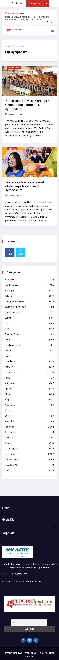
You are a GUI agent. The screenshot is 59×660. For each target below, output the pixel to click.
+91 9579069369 (19, 574)
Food (7, 329)
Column (8, 296)
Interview (9, 367)
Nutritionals (10, 383)
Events (8, 318)
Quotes (8, 416)
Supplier (8, 443)
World (7, 470)
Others (8, 394)
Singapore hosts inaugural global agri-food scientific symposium (24, 186)
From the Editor (12, 334)
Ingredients (10, 361)
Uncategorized (12, 465)
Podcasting (10, 405)
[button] (47, 22)
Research (9, 427)
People (8, 399)
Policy (7, 410)
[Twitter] (29, 640)
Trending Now (11, 459)
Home (7, 46)
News (7, 378)
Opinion (8, 388)
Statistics (9, 437)
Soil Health (10, 432)
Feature (8, 323)
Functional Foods (13, 345)
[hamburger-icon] (53, 514)
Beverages (14, 67)
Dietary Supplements (15, 301)
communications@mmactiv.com (24, 581)
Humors (8, 356)
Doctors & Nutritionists (15, 307)
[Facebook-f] (23, 640)
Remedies (9, 421)
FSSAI (7, 339)
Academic (9, 279)
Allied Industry (11, 285)
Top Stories (10, 454)
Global (12, 149)
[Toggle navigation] (53, 30)
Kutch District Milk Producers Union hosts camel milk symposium (27, 105)
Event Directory (12, 312)
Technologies (11, 448)
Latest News (10, 372)
